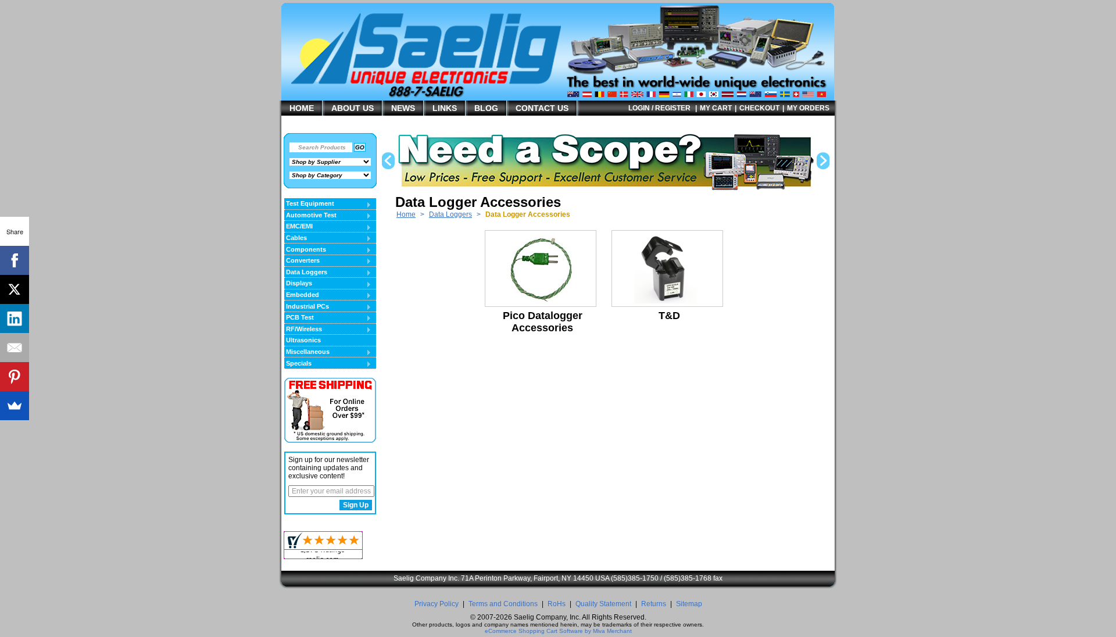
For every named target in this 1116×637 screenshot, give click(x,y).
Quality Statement (603, 604)
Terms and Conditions (503, 604)
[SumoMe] (14, 405)
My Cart (716, 108)
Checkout (759, 108)
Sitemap (689, 604)
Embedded (301, 295)
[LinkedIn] (14, 318)
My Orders (808, 108)
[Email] (14, 347)
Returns (653, 604)
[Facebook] (14, 260)
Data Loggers (450, 214)
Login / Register (659, 108)
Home (406, 214)
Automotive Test (310, 216)
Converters (302, 261)
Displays (298, 284)
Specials (298, 364)
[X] (14, 289)
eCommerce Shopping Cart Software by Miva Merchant (558, 631)
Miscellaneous (307, 352)
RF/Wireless (303, 329)
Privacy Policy (436, 604)
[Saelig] (444, 85)
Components (305, 250)
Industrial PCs (306, 307)
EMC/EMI (298, 227)
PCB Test (299, 318)
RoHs (557, 604)
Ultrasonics (303, 340)
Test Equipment (309, 204)
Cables (295, 238)
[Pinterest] (14, 376)
